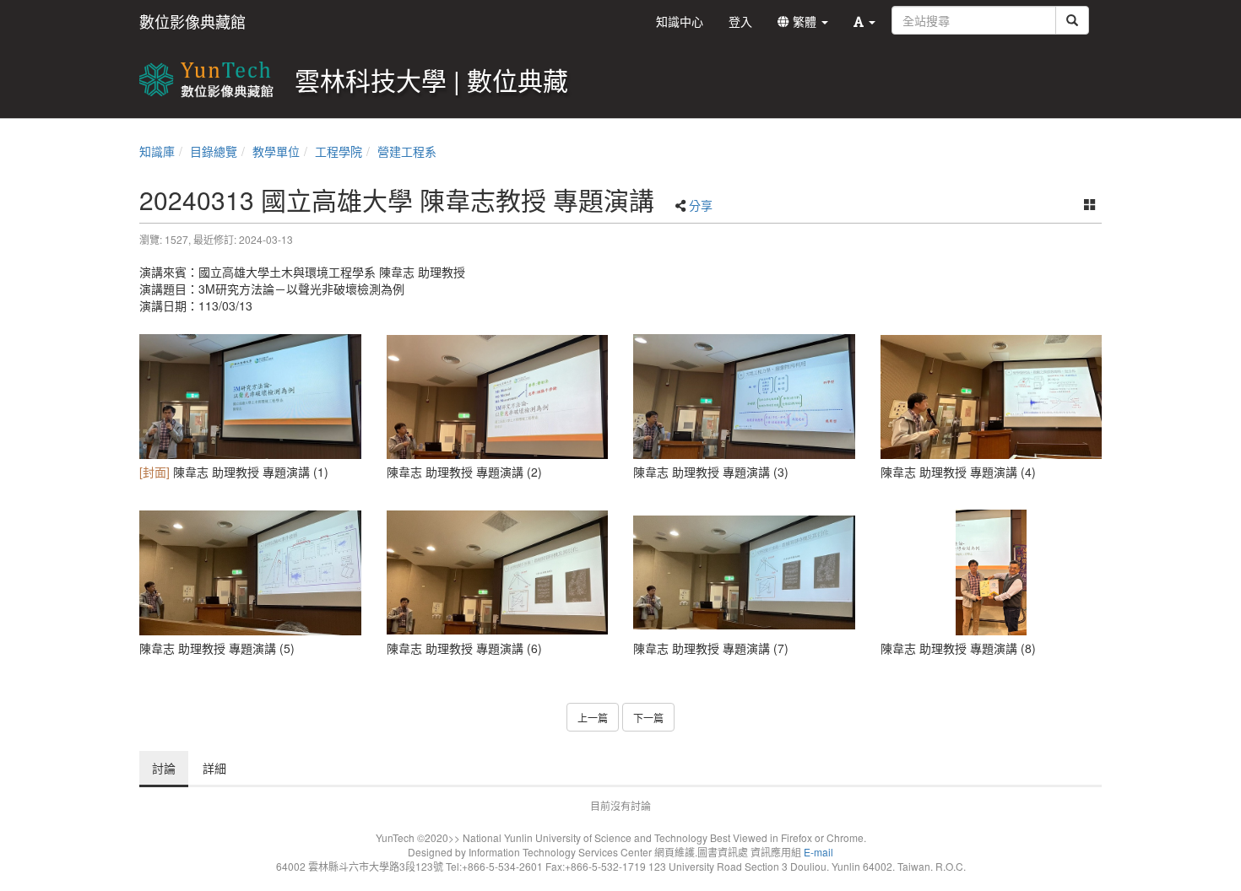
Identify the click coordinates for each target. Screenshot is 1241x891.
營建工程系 (406, 151)
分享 (701, 205)
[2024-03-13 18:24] (250, 396)
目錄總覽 (213, 151)
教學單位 (276, 151)
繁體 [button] (804, 21)
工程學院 (338, 151)
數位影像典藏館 (192, 21)
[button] (864, 21)
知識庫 (157, 151)
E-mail (818, 852)
